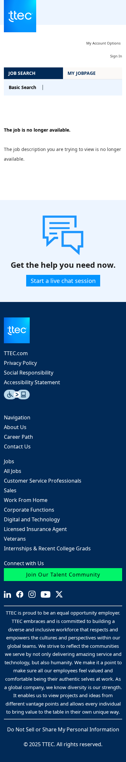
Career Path (18, 436)
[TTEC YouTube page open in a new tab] (45, 594)
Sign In (116, 56)
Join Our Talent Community (63, 574)
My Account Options (103, 43)
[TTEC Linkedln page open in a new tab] (7, 594)
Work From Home (25, 500)
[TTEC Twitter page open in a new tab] (59, 594)
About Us (15, 427)
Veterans (15, 538)
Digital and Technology (32, 519)
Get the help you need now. (63, 265)
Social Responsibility (28, 372)
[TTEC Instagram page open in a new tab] (32, 594)
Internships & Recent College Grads (47, 548)
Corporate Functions (29, 509)
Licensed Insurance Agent (35, 529)
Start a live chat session (63, 281)
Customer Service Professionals (42, 480)
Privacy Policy (20, 362)
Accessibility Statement (32, 382)
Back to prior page (24, 110)
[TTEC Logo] (63, 330)
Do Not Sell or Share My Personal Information (63, 729)
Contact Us (17, 446)
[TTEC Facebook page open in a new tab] (19, 594)
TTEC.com (16, 353)
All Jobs (12, 471)
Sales (10, 490)
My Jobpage (82, 73)
